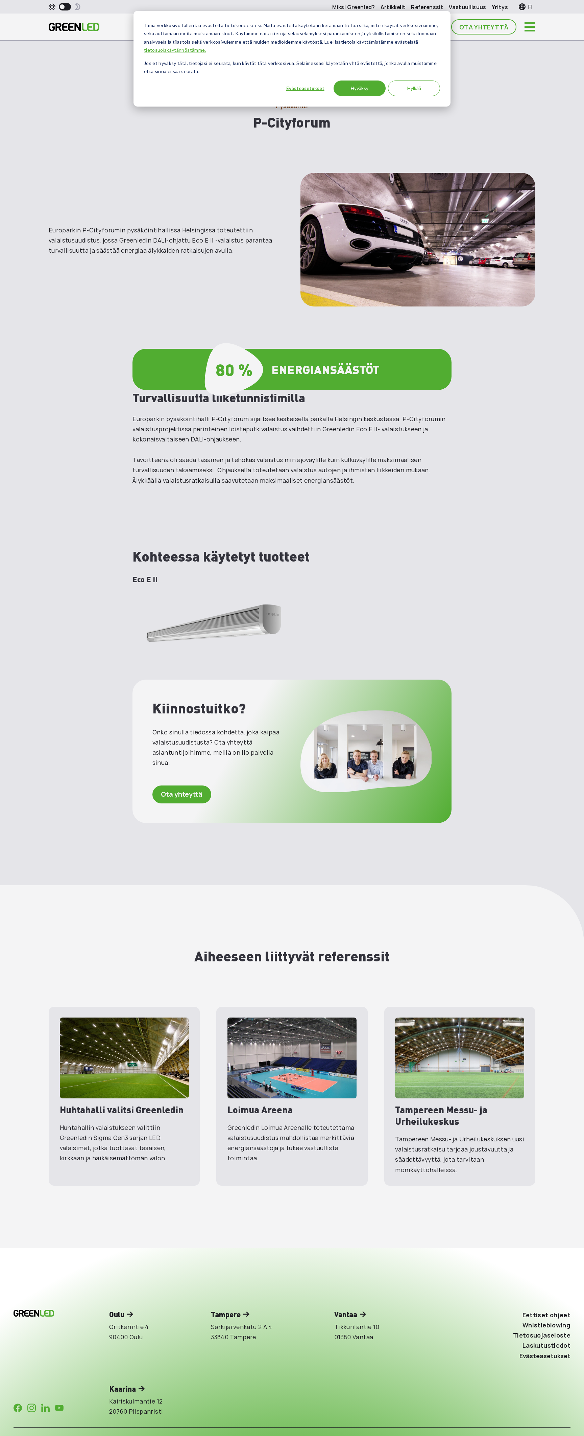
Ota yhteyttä (483, 27)
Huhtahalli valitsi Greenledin (122, 1109)
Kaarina (122, 1388)
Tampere (226, 1314)
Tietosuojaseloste (541, 1335)
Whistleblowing (546, 1325)
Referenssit (427, 7)
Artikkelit (393, 7)
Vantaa (345, 1314)
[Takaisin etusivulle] (74, 27)
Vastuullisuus (467, 7)
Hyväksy (359, 88)
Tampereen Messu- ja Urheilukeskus (441, 1115)
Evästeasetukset (305, 88)
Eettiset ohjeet (546, 1315)
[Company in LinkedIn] (45, 1407)
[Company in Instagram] (31, 1407)
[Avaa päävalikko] (530, 27)
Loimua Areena (260, 1109)
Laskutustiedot (546, 1345)
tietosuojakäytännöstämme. (175, 50)
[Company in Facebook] (18, 1407)
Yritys (500, 7)
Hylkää (414, 88)
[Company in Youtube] (59, 1407)
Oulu (116, 1314)
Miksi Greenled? (353, 7)
